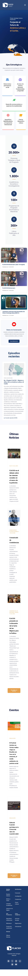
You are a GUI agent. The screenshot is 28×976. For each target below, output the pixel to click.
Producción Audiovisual (9, 927)
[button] (14, 258)
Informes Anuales (17, 919)
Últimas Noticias (8, 936)
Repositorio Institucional (9, 919)
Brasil (16, 612)
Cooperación (18, 899)
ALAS (10, 465)
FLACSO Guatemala (14, 531)
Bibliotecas (9, 923)
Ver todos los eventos (14, 876)
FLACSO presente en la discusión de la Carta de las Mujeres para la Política (13, 626)
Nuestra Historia (8, 895)
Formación (17, 893)
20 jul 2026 (12, 533)
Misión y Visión (8, 899)
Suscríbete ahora (14, 341)
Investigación (18, 896)
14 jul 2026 (12, 613)
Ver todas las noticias (14, 691)
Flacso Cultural (17, 903)
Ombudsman (18, 926)
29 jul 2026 (15, 465)
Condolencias (13, 530)
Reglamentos (18, 923)
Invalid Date (12, 738)
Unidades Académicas (9, 904)
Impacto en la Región (9, 909)
